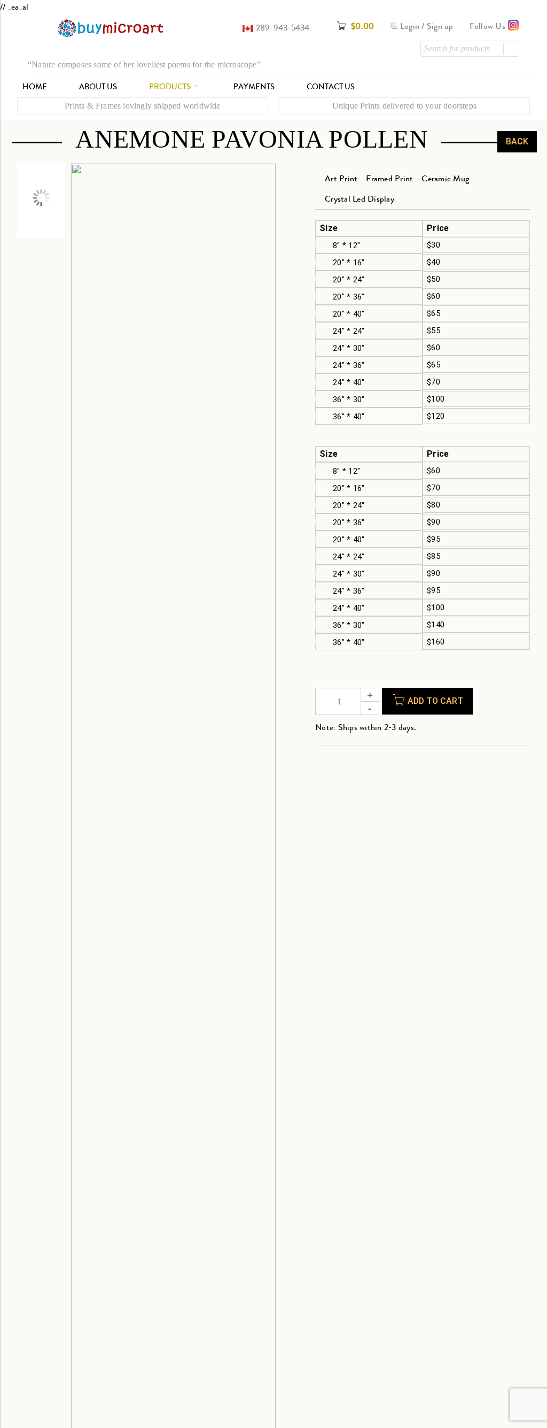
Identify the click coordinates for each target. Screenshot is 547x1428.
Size (328, 228)
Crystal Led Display (359, 199)
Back (517, 141)
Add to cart (435, 701)
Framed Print (389, 178)
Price (438, 228)
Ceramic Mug (445, 178)
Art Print (341, 178)
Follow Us (489, 26)
